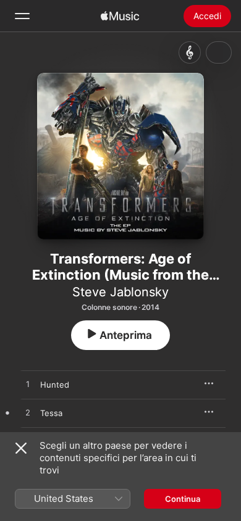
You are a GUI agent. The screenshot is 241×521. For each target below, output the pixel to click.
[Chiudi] (21, 448)
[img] (120, 16)
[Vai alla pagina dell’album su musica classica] (190, 52)
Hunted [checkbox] (54, 385)
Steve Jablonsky (120, 292)
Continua (182, 499)
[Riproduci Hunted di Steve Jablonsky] (27, 384)
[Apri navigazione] (22, 16)
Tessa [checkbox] (51, 413)
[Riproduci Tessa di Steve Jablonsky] (27, 413)
